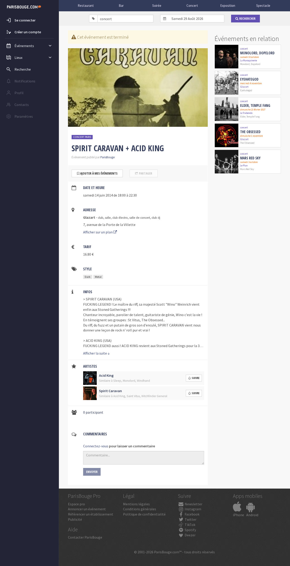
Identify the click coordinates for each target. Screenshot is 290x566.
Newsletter (193, 504)
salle (108, 218)
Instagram (192, 509)
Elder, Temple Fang (255, 105)
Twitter (190, 519)
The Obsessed (250, 132)
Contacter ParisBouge (85, 537)
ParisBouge (107, 157)
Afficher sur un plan (98, 232)
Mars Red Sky (250, 158)
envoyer (92, 472)
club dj (156, 218)
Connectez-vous (95, 446)
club (100, 218)
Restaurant (86, 5)
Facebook (191, 514)
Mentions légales (136, 504)
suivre (195, 378)
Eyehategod (249, 79)
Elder (242, 116)
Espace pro (76, 504)
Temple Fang (253, 116)
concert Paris (82, 137)
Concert (192, 5)
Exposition (227, 5)
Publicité (75, 519)
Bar (121, 5)
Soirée (156, 5)
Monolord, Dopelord (257, 53)
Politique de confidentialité (144, 514)
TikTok (189, 524)
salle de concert (139, 218)
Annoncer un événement (87, 509)
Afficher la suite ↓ (96, 353)
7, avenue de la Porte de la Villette (109, 224)
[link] (248, 57)
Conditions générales (139, 509)
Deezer (190, 535)
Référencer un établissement (90, 514)
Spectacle (263, 5)
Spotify (190, 530)
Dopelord (255, 64)
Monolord (245, 64)
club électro (120, 218)
